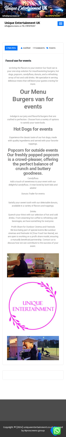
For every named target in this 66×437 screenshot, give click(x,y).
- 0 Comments (38, 48)
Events (52, 48)
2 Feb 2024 (11, 48)
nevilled (26, 48)
